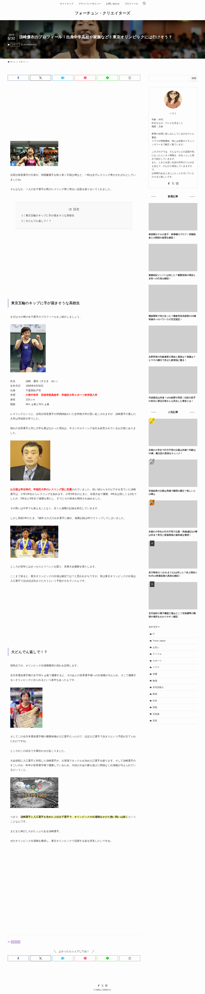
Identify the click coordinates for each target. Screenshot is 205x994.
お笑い (156, 647)
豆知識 (156, 714)
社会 (155, 700)
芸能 (155, 707)
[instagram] (177, 183)
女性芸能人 (158, 687)
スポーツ (15, 45)
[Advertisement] (74, 113)
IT (154, 634)
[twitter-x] (173, 183)
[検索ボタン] (144, 3)
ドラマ (156, 667)
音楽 (155, 720)
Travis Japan (159, 640)
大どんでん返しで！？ (38, 221)
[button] (18, 78)
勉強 (155, 680)
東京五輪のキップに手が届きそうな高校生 (50, 215)
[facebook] (168, 183)
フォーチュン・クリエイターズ (102, 13)
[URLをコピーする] (129, 78)
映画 (155, 694)
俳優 (155, 674)
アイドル (157, 654)
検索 (194, 78)
